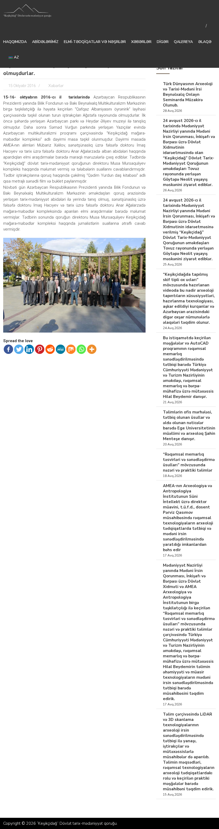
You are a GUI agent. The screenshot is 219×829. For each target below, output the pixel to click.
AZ (16, 57)
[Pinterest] (39, 349)
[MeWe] (60, 349)
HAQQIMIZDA (15, 41)
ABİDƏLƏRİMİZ (45, 41)
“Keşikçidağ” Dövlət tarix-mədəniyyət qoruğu (77, 823)
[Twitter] (19, 349)
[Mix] (71, 349)
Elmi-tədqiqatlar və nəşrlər (95, 41)
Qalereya (183, 41)
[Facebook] (8, 349)
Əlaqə (205, 41)
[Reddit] (50, 349)
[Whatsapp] (81, 349)
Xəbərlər (141, 41)
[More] (91, 349)
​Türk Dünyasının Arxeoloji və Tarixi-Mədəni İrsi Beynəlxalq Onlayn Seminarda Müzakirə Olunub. (188, 94)
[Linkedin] (29, 349)
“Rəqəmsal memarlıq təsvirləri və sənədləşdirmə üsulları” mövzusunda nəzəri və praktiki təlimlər (189, 462)
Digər (163, 41)
